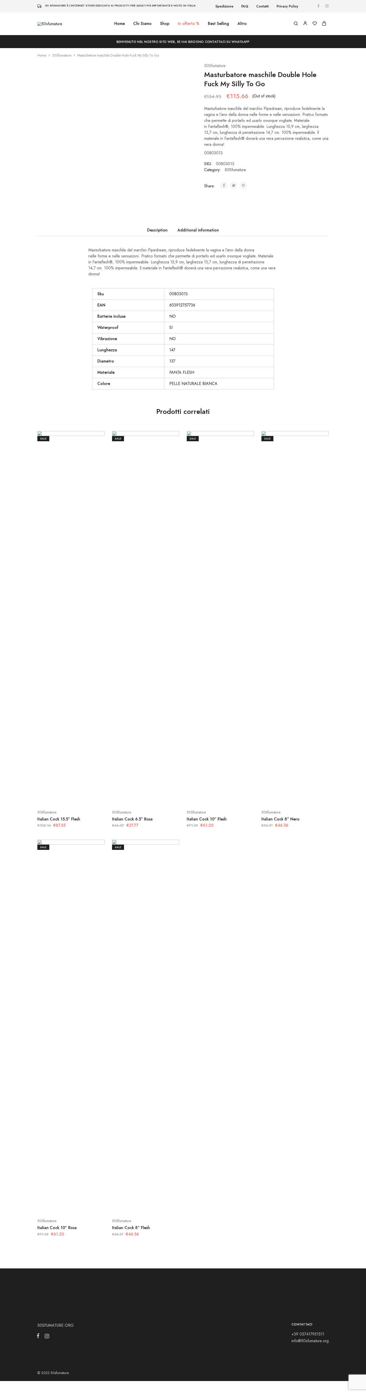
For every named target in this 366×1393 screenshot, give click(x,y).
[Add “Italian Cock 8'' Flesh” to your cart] (133, 1206)
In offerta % (188, 23)
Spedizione (224, 6)
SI (171, 327)
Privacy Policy (287, 6)
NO (172, 316)
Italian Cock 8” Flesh (131, 1228)
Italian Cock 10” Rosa (57, 1228)
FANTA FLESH (181, 372)
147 (172, 350)
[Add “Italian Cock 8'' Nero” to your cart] (283, 797)
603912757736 (182, 305)
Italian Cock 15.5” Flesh (58, 819)
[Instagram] (45, 1337)
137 (172, 361)
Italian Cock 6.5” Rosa (132, 819)
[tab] (157, 230)
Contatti (262, 6)
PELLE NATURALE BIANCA (193, 383)
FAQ (244, 6)
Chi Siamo (142, 23)
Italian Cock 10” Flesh (207, 819)
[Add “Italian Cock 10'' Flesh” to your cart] (208, 797)
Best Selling (218, 23)
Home (119, 23)
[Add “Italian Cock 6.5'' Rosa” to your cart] (133, 797)
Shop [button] (164, 23)
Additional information (198, 230)
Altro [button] (242, 23)
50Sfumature (61, 55)
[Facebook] (39, 1336)
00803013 (178, 294)
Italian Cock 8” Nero (280, 819)
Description (157, 230)
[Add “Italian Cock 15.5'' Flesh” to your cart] (58, 797)
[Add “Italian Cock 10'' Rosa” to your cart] (58, 1206)
